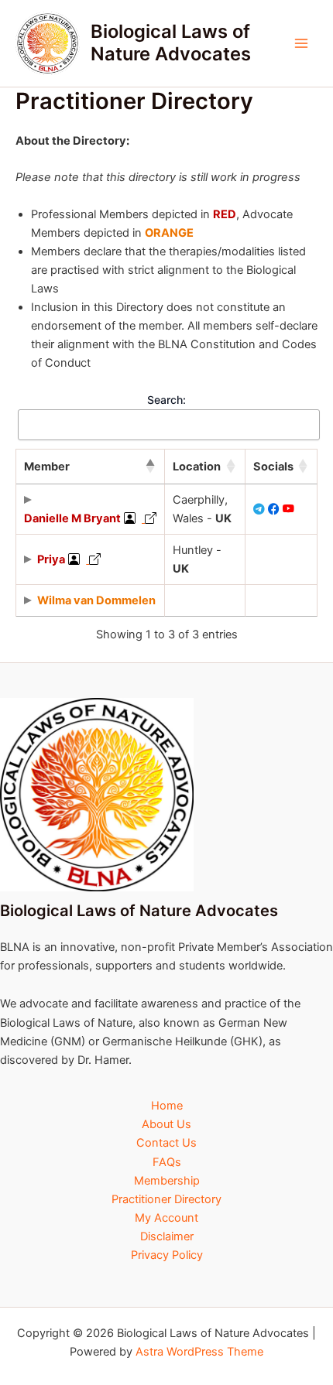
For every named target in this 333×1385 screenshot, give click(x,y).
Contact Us (166, 1143)
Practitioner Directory (166, 1199)
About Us (166, 1124)
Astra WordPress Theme (199, 1352)
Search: (166, 399)
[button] (150, 467)
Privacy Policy (167, 1255)
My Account (166, 1218)
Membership (167, 1181)
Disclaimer (167, 1236)
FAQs (167, 1162)
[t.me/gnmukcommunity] (259, 509)
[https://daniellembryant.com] (149, 518)
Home (167, 1106)
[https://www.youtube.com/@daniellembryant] (288, 509)
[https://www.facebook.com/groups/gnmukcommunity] (274, 509)
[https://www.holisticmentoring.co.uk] (93, 559)
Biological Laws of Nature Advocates (171, 42)
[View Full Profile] (130, 518)
